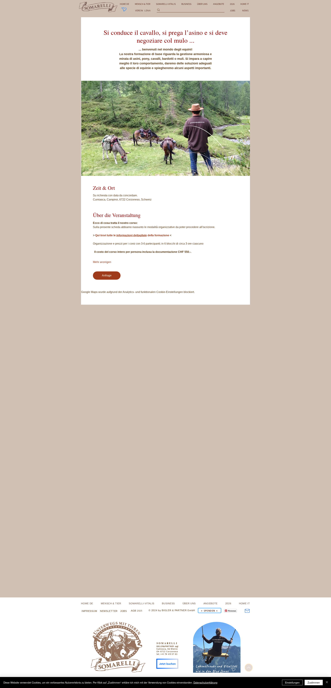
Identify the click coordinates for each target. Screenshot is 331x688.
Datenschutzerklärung (205, 682)
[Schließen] (327, 682)
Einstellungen (292, 682)
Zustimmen (314, 682)
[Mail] (247, 610)
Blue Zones (220, 671)
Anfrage (107, 275)
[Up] (249, 668)
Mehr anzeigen (102, 262)
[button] (245, 10)
